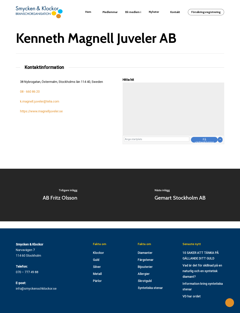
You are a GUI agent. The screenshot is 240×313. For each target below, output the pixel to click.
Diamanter (145, 253)
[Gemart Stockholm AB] (180, 195)
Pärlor (97, 281)
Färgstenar (146, 260)
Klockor (98, 253)
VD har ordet (192, 296)
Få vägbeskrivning (204, 140)
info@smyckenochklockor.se (36, 288)
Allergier (144, 274)
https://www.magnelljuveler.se (41, 111)
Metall (97, 274)
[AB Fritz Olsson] (60, 195)
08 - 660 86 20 (30, 91)
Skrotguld (145, 281)
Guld (96, 260)
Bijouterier (145, 267)
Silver (97, 267)
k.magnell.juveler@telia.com (39, 101)
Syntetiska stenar (150, 288)
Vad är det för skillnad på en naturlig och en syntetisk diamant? (202, 270)
